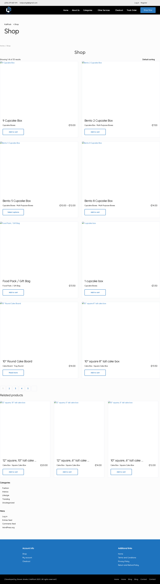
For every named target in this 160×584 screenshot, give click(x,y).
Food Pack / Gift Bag (11, 286)
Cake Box (88, 366)
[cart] (154, 3)
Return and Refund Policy (128, 565)
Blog (130, 579)
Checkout (119, 10)
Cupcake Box (89, 125)
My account (27, 557)
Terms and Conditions (127, 557)
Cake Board (7, 366)
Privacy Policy (123, 561)
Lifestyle (5, 495)
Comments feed (9, 524)
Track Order (132, 10)
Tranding (6, 499)
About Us (76, 10)
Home (65, 10)
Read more (13, 373)
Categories (87, 10)
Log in (136, 3)
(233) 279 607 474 (10, 3)
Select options (13, 212)
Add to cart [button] (13, 132)
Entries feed (7, 520)
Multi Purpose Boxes (105, 125)
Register (144, 3)
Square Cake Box (101, 366)
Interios (5, 492)
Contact (143, 579)
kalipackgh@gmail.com (28, 3)
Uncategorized (8, 503)
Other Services (104, 10)
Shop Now (148, 10)
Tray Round (18, 366)
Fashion (5, 488)
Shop (24, 554)
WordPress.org (8, 527)
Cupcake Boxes (9, 125)
